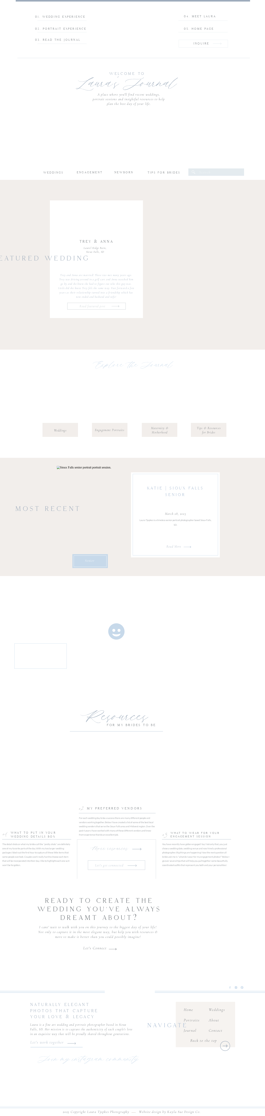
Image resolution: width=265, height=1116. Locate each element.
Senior (90, 560)
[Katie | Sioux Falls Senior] (91, 514)
